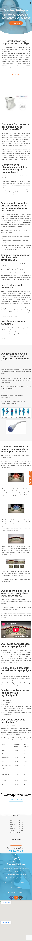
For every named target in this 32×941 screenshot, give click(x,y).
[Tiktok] (20, 898)
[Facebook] (30, 472)
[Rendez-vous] (30, 483)
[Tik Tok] (30, 479)
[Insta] (30, 476)
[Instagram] (16, 898)
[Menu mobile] (31, 3)
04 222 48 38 (16, 850)
